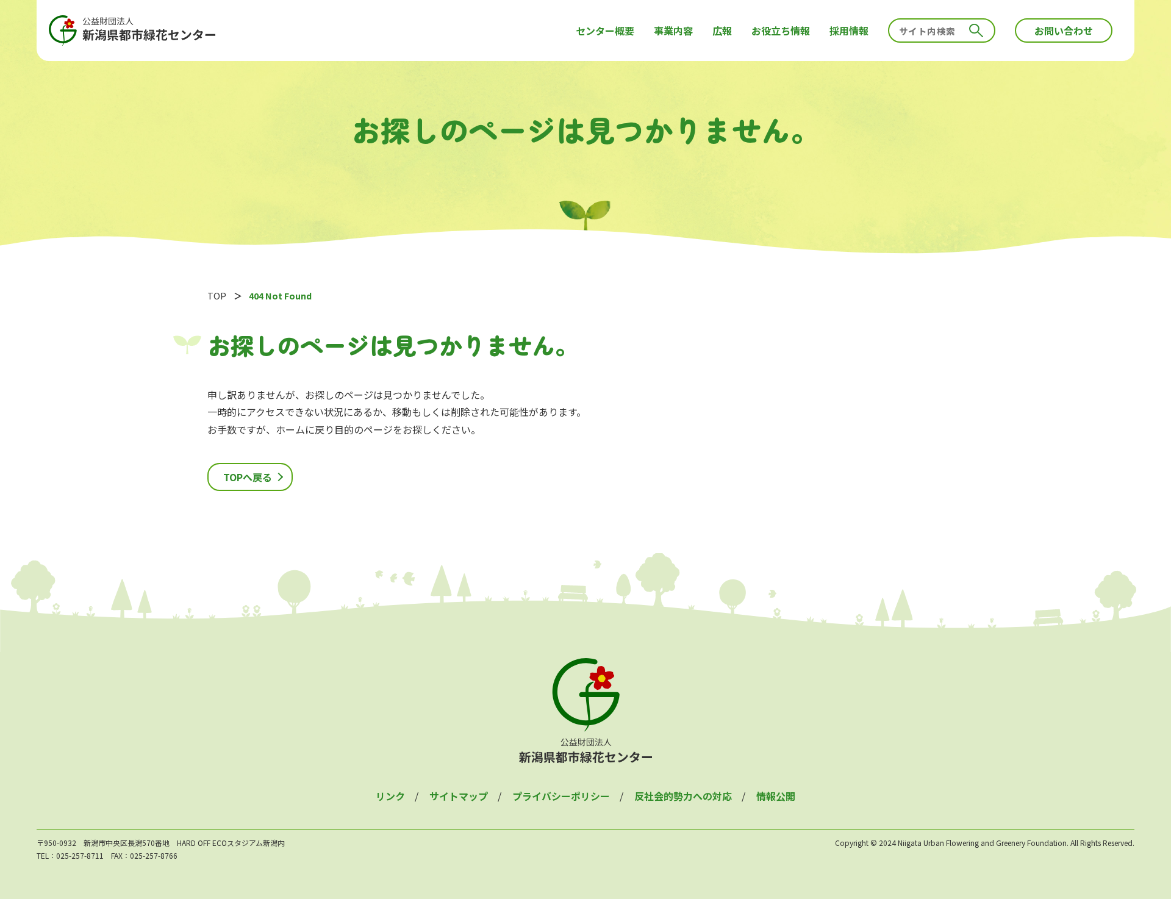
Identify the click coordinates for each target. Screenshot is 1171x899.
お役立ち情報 (780, 30)
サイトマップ (458, 796)
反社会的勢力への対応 (683, 796)
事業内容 (673, 30)
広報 (722, 30)
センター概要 (605, 30)
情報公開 (775, 796)
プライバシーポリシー (561, 796)
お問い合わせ (1063, 30)
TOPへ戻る (247, 477)
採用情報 (848, 30)
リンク (390, 796)
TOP (216, 295)
